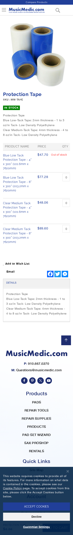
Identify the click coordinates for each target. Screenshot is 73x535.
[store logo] (26, 11)
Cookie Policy (12, 488)
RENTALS (36, 451)
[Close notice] (67, 471)
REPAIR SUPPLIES (36, 418)
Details (11, 282)
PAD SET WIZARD (36, 435)
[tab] (36, 283)
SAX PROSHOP (36, 443)
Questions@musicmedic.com (39, 370)
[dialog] (36, 501)
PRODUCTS (36, 426)
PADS (36, 402)
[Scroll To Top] (66, 340)
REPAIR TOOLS (37, 410)
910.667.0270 (38, 363)
